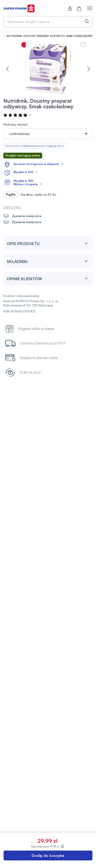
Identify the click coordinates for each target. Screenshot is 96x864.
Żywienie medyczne (26, 216)
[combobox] (48, 21)
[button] (7, 69)
